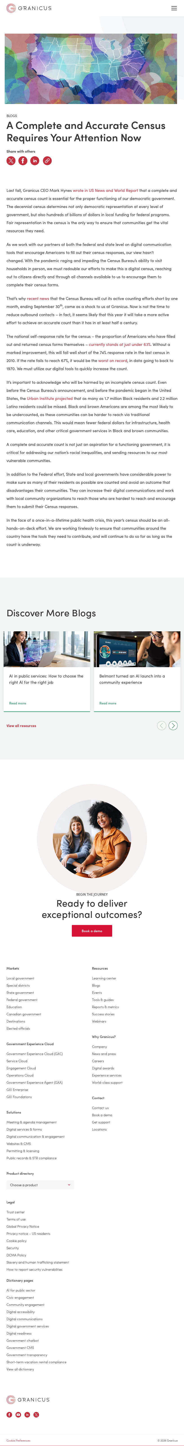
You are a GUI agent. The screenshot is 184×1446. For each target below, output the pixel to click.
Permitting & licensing (23, 1150)
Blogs (96, 985)
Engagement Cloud (21, 1068)
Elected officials (18, 1028)
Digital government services (28, 1326)
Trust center (16, 1211)
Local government (20, 978)
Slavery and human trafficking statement (38, 1262)
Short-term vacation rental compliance (36, 1361)
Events (97, 992)
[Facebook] (22, 160)
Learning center (104, 978)
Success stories (103, 1014)
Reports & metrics (105, 1006)
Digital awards (103, 1068)
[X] (11, 160)
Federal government (22, 999)
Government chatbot (23, 1340)
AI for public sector (21, 1290)
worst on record (112, 360)
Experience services (106, 1075)
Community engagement (25, 1304)
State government (20, 992)
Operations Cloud (20, 1075)
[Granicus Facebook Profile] (9, 1415)
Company (99, 1046)
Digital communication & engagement (36, 1136)
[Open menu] (174, 8)
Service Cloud (17, 1060)
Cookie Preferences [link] (18, 1440)
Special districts (18, 985)
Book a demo (92, 930)
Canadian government (24, 1014)
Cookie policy (16, 1240)
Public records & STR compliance (32, 1157)
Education (14, 1006)
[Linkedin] (34, 160)
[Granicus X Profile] (36, 1415)
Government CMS (20, 1347)
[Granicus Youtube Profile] (18, 1415)
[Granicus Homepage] (28, 1399)
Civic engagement (20, 1297)
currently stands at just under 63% (120, 344)
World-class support (107, 1082)
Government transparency (27, 1354)
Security (13, 1247)
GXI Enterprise (17, 1089)
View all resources (22, 725)
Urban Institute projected (50, 398)
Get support (101, 1122)
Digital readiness (19, 1333)
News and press (104, 1053)
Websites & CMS (19, 1143)
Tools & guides (103, 999)
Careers (98, 1060)
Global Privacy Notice (23, 1226)
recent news (38, 298)
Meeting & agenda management (32, 1122)
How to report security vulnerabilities (34, 1269)
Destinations (16, 1021)
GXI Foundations (19, 1096)
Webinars (99, 1021)
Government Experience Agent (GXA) (35, 1082)
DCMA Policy (16, 1255)
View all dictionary (20, 1369)
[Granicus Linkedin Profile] (27, 1415)
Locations (99, 1129)
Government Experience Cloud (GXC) (35, 1053)
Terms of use (16, 1219)
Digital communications (24, 1318)
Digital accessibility (21, 1311)
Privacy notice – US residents (28, 1233)
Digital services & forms (24, 1129)
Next (173, 725)
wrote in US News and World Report (105, 190)
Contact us (100, 1107)
